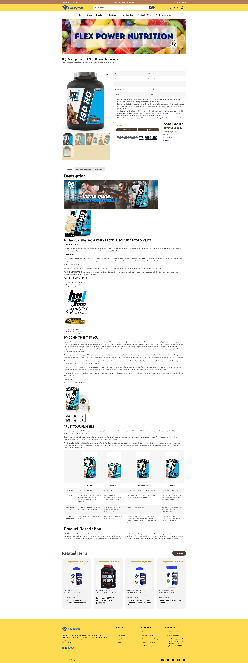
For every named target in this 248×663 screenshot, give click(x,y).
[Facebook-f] (63, 648)
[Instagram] (66, 648)
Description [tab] (69, 169)
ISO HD (89, 485)
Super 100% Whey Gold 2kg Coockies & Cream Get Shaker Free (139, 602)
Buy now (148, 130)
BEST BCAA (172, 485)
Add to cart (126, 130)
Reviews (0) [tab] (99, 169)
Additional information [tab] (84, 169)
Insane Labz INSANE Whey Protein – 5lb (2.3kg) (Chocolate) (106, 600)
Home (81, 15)
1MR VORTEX (114, 485)
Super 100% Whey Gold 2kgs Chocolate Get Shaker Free (75, 601)
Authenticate (129, 15)
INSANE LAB (108, 593)
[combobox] (120, 7)
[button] (107, 74)
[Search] (151, 7)
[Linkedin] (69, 648)
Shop (89, 15)
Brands (99, 15)
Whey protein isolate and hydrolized (77, 63)
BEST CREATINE (143, 485)
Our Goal (112, 15)
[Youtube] (72, 648)
